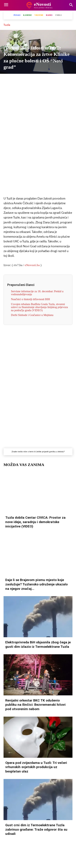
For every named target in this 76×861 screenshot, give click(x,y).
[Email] (66, 79)
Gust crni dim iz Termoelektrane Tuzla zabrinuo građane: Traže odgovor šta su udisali (36, 829)
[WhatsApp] (33, 79)
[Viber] (25, 79)
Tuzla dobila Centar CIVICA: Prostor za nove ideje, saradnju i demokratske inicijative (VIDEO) (35, 522)
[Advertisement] (38, 138)
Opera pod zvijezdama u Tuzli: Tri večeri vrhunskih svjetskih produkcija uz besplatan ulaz (36, 767)
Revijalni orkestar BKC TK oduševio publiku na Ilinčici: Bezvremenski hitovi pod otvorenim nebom (35, 704)
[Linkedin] (42, 79)
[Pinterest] (50, 79)
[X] (17, 79)
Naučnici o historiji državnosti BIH (30, 299)
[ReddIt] (58, 79)
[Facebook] (9, 79)
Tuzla (7, 25)
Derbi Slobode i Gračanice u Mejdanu (32, 315)
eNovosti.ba (32, 265)
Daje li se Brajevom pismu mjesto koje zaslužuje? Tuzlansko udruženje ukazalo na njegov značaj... (36, 584)
